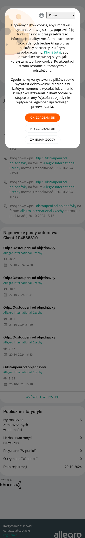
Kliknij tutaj (52, 52)
